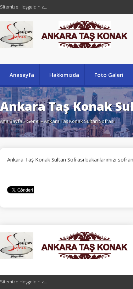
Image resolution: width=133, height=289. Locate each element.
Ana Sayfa (11, 121)
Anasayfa (22, 74)
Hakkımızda (64, 74)
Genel (33, 121)
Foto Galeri (108, 74)
